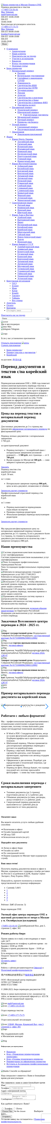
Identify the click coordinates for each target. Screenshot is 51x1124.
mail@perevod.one (9, 14)
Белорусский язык (25, 251)
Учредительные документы (35, 115)
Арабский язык (24, 217)
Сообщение (6, 1099)
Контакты (11, 308)
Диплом (21, 93)
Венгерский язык (25, 173)
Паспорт (21, 73)
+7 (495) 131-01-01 (9, 9)
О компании (12, 49)
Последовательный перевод (30, 129)
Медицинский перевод (28, 117)
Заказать (5, 467)
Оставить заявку (8, 960)
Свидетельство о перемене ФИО (32, 102)
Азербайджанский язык (28, 247)
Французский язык (26, 161)
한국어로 (17, 359)
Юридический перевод (28, 112)
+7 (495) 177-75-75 (9, 27)
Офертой (38, 968)
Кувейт (15, 293)
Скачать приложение (11, 345)
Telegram (10, 12)
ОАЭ (14, 283)
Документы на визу (26, 105)
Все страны (17, 300)
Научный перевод (25, 119)
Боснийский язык (25, 168)
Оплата (10, 305)
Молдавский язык (25, 266)
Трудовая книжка (25, 90)
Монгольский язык (26, 232)
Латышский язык (25, 176)
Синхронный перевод (27, 127)
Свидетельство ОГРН (27, 88)
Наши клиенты (19, 54)
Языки (10, 137)
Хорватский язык (25, 193)
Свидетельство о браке (28, 100)
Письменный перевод (22, 107)
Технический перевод (27, 110)
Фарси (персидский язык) (29, 237)
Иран (14, 288)
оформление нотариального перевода (29, 429)
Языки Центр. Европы (22, 139)
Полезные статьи (20, 66)
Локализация (18, 132)
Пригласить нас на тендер (24, 56)
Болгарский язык (25, 171)
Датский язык (23, 205)
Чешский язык (24, 195)
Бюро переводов (14, 68)
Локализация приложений (29, 134)
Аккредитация (18, 51)
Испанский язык (25, 146)
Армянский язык (25, 249)
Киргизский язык (25, 259)
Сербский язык (24, 185)
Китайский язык (25, 227)
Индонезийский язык (27, 225)
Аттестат (21, 95)
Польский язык (24, 181)
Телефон (5, 1088)
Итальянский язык (26, 149)
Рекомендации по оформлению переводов (26, 1061)
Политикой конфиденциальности (16, 970)
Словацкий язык (25, 188)
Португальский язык (27, 156)
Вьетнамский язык (26, 220)
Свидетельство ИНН (27, 85)
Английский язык (25, 141)
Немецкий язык (24, 151)
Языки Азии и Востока (22, 215)
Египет (15, 286)
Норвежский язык (25, 207)
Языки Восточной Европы (24, 163)
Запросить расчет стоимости (14, 490)
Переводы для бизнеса (27, 122)
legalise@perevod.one (10, 34)
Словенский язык (25, 190)
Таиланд (16, 295)
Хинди (20, 239)
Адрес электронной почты (13, 1091)
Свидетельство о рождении (30, 98)
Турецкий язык (24, 159)
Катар (14, 291)
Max (3, 12)
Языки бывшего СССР (22, 244)
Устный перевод (19, 124)
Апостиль (11, 303)
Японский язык (24, 242)
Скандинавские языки (22, 203)
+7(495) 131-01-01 (9, 926)
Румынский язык (25, 183)
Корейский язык (25, 229)
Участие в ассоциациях (23, 58)
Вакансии (16, 61)
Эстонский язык (25, 198)
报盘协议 (29, 975)
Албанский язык (25, 166)
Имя (3, 1085)
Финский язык (24, 210)
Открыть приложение (11, 343)
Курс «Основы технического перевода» (25, 1059)
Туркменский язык (26, 271)
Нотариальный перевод (23, 71)
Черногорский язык (26, 200)
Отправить (6, 1117)
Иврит (20, 222)
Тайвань (16, 298)
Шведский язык (24, 212)
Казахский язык (24, 256)
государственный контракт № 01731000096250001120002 (25, 636)
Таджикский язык (25, 269)
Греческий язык (24, 144)
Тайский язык (23, 234)
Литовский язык (25, 178)
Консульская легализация (18, 281)
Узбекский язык (24, 273)
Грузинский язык (25, 254)
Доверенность (23, 83)
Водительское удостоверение (30, 76)
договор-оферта (16, 645)
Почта (19, 1108)
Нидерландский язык (27, 154)
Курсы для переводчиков (23, 63)
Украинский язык (25, 276)
